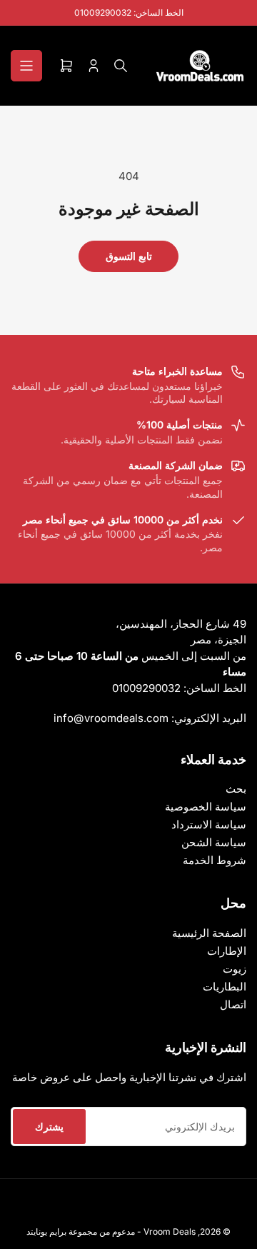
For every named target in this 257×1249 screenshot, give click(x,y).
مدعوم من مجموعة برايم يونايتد (80, 1231)
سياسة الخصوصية (205, 806)
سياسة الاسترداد (208, 824)
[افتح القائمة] (26, 65)
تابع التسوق (129, 256)
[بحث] (120, 65)
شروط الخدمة (214, 860)
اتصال (233, 1004)
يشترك (49, 1126)
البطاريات (224, 986)
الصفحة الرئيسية (209, 933)
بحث (236, 789)
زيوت (234, 968)
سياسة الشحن (213, 842)
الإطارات (226, 951)
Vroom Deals (169, 1231)
